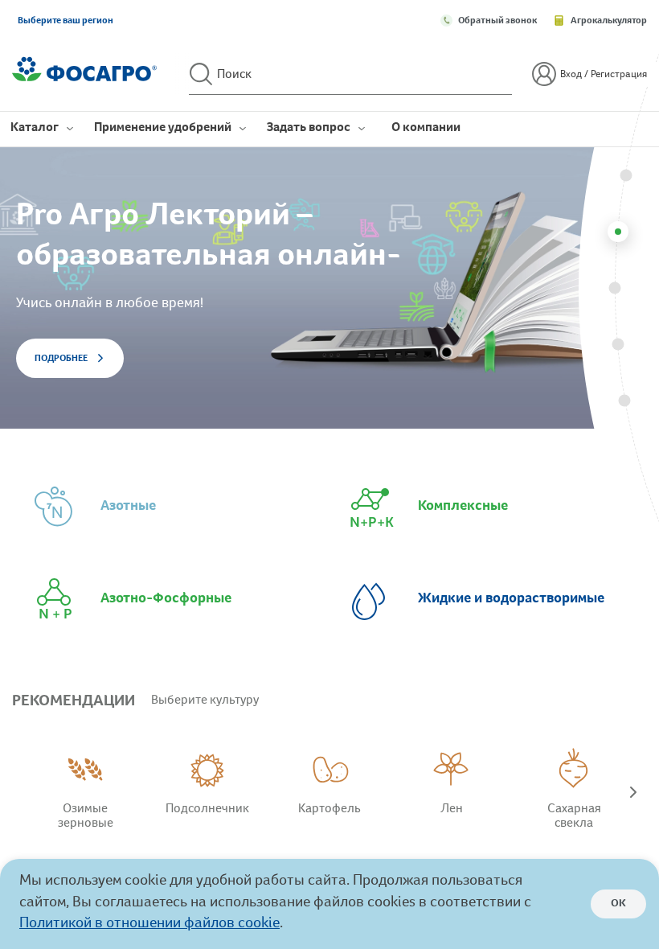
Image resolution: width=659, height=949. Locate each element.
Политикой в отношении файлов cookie (149, 924)
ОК (618, 904)
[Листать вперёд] (633, 795)
